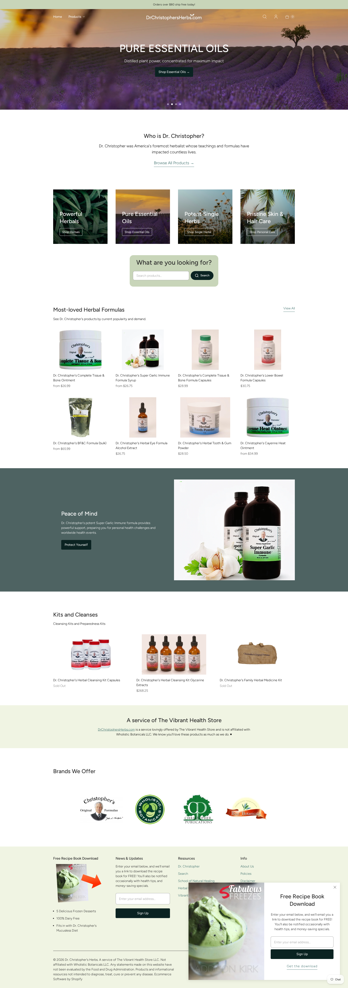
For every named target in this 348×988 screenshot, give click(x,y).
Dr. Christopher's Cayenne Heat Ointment (263, 445)
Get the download (302, 966)
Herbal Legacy (188, 888)
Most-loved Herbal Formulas (88, 309)
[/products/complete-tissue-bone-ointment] (80, 350)
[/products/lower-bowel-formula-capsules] (267, 350)
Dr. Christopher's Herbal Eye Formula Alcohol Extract (141, 445)
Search (183, 874)
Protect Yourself (76, 545)
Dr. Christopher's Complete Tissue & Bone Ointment (78, 377)
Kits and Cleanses (75, 614)
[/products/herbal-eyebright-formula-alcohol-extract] (142, 417)
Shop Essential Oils (137, 232)
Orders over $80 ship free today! (174, 4)
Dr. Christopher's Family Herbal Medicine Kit (251, 680)
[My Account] (276, 17)
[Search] (264, 17)
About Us (247, 866)
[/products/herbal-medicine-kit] (257, 654)
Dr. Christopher (189, 866)
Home (57, 17)
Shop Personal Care (262, 232)
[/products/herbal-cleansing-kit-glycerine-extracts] (174, 654)
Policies (245, 874)
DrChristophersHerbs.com (116, 729)
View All (289, 308)
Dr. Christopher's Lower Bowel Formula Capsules (261, 377)
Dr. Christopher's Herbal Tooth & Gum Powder (204, 445)
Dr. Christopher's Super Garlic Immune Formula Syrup (143, 377)
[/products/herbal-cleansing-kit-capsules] (91, 654)
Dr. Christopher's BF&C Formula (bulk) (79, 443)
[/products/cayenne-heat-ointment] (267, 417)
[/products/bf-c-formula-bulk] (80, 417)
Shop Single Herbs (199, 232)
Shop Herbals (71, 232)
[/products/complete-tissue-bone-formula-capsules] (205, 350)
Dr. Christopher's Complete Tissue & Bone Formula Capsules (203, 377)
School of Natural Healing (196, 881)
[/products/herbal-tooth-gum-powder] (205, 417)
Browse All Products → (174, 162)
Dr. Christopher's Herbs (81, 960)
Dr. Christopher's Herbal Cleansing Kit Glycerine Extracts (170, 682)
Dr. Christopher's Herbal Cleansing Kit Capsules (86, 680)
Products (74, 17)
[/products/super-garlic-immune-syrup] (143, 350)
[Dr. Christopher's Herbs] (174, 16)
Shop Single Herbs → (174, 72)
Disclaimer (247, 881)
